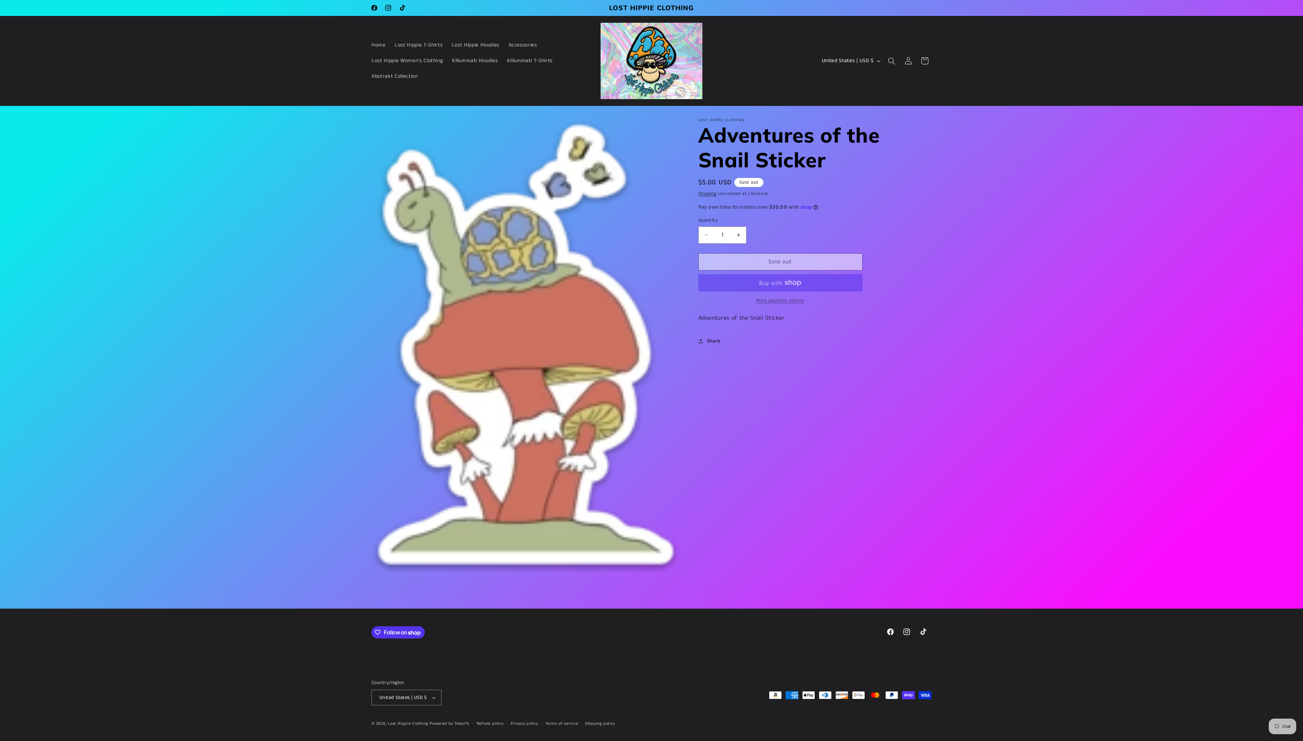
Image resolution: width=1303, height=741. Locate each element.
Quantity (708, 220)
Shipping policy (600, 723)
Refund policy (490, 723)
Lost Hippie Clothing (408, 723)
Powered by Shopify (450, 723)
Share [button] (714, 341)
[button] (892, 61)
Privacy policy (525, 723)
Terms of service (561, 723)
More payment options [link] (780, 300)
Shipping (707, 193)
